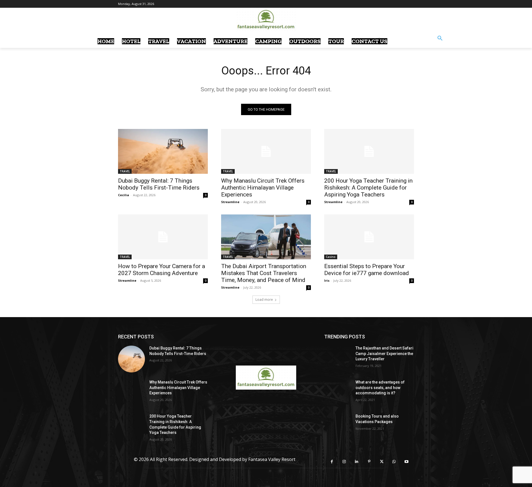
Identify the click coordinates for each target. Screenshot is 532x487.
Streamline (230, 202)
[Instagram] (344, 462)
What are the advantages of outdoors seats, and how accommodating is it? (380, 387)
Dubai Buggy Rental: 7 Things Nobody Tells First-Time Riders (159, 184)
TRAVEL (125, 171)
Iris (326, 280)
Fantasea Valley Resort (271, 459)
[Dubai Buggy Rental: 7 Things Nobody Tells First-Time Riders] (163, 151)
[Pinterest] (369, 462)
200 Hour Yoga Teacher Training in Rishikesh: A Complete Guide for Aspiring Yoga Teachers (368, 187)
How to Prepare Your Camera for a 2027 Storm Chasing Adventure (161, 269)
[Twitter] (382, 462)
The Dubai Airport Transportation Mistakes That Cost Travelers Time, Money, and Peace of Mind (263, 273)
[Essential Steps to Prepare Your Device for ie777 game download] (369, 236)
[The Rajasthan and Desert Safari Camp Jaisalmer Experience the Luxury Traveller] (337, 359)
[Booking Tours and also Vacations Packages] (337, 427)
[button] (440, 38)
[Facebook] (332, 462)
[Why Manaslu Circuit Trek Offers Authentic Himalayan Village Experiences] (266, 151)
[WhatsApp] (394, 462)
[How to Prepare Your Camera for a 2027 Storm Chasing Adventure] (163, 236)
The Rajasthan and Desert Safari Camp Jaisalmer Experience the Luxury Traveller (384, 353)
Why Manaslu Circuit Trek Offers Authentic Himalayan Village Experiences (263, 187)
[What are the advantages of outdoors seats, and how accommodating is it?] (337, 393)
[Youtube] (406, 462)
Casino (331, 257)
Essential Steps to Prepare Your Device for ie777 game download (366, 269)
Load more (264, 299)
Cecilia (123, 195)
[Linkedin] (357, 462)
